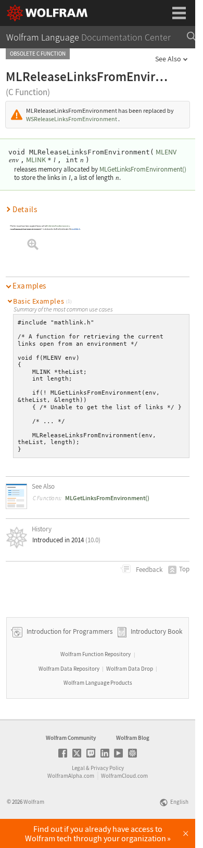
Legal (78, 768)
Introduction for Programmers (68, 631)
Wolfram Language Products (98, 682)
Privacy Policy (107, 768)
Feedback (148, 569)
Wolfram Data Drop (129, 668)
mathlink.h (76, 229)
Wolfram (33, 801)
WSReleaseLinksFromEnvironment (71, 119)
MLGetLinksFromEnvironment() (142, 169)
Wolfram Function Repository (95, 654)
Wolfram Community (71, 737)
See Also (168, 58)
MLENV (166, 151)
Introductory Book (156, 631)
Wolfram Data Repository (69, 668)
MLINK (36, 159)
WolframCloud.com (124, 775)
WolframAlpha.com (70, 775)
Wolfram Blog (132, 737)
